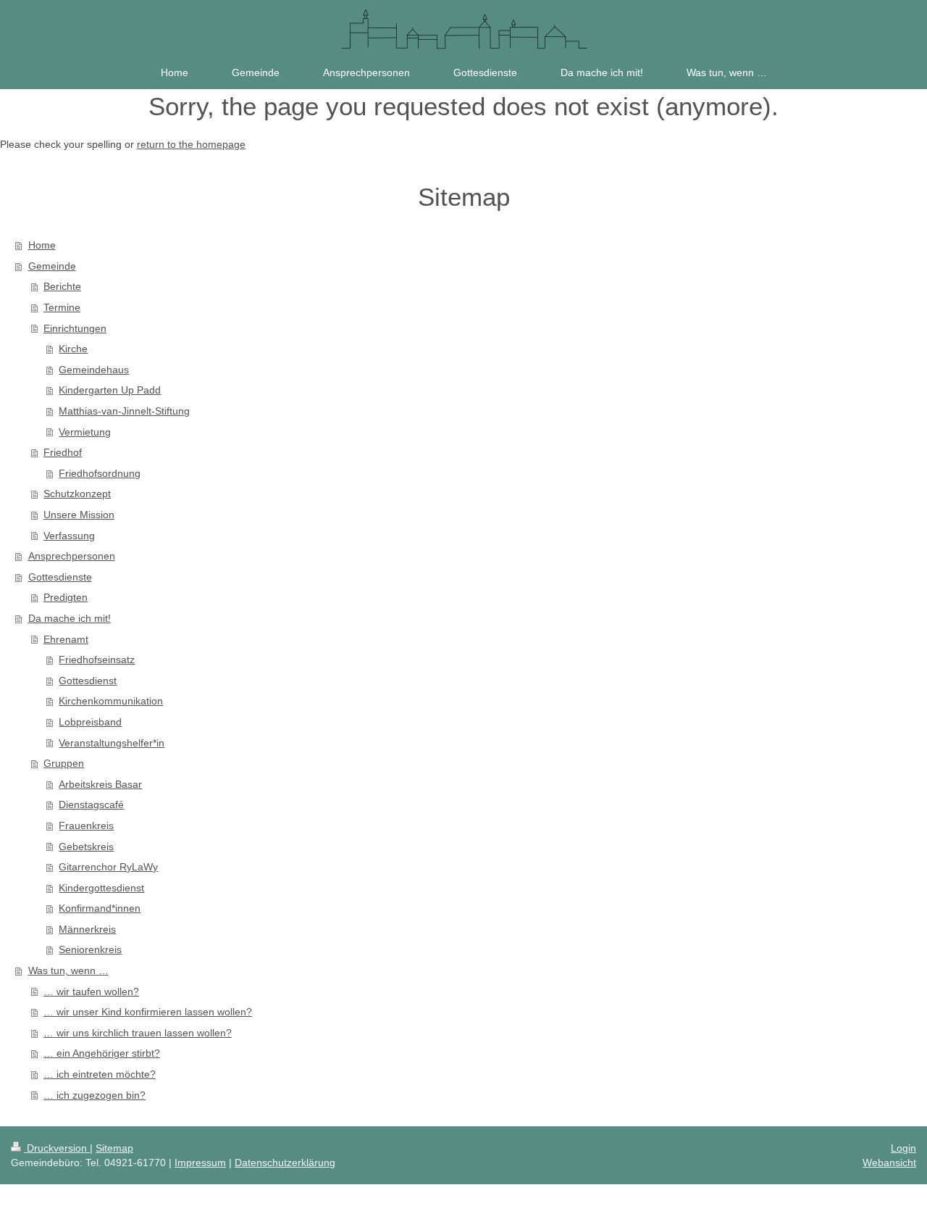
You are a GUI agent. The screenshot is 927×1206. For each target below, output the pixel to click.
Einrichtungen (74, 328)
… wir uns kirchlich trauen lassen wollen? (137, 1033)
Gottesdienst (88, 680)
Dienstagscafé (91, 804)
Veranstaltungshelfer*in (111, 743)
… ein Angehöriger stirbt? (101, 1053)
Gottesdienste (60, 577)
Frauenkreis (86, 825)
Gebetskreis (86, 846)
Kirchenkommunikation (111, 701)
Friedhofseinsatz (97, 659)
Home (42, 245)
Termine (61, 307)
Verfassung (69, 535)
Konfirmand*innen (99, 908)
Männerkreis (87, 929)
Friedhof (62, 452)
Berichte (62, 286)
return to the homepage (191, 144)
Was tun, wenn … (68, 970)
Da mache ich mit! (69, 618)
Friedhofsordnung (99, 473)
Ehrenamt (65, 639)
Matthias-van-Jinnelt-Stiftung (124, 411)
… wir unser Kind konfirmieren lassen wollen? (147, 1012)
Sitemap (114, 1148)
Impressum (200, 1162)
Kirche (73, 348)
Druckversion (57, 1148)
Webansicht (889, 1162)
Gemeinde (52, 266)
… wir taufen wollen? (91, 991)
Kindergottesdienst (101, 888)
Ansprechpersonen (71, 556)
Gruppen (63, 763)
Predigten (65, 597)
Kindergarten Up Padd (110, 390)
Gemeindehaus (94, 369)
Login (903, 1148)
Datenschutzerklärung (285, 1162)
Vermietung (85, 432)
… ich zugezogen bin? (94, 1095)
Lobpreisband (90, 722)
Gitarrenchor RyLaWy (108, 867)
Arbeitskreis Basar (100, 784)
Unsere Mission (78, 514)
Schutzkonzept (77, 493)
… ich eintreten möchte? (99, 1074)
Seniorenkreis (90, 949)
